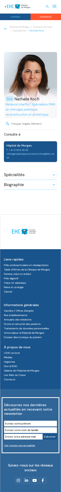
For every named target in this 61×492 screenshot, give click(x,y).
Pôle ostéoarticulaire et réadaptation (26, 265)
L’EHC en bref (12, 353)
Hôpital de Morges (19, 26)
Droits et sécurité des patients (22, 324)
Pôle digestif (11, 278)
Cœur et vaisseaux (15, 283)
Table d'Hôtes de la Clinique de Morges (27, 269)
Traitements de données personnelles (26, 328)
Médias (8, 357)
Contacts (9, 379)
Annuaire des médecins (18, 319)
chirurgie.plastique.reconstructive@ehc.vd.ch (30, 155)
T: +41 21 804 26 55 (17, 150)
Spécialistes (19, 30)
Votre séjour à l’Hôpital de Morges (24, 333)
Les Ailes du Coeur (15, 375)
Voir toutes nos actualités (19, 445)
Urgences (9, 361)
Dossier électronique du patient (23, 337)
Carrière (15, 16)
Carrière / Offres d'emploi (19, 310)
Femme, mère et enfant (17, 274)
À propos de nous (42, 26)
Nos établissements (15, 315)
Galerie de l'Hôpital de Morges (21, 370)
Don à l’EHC (10, 366)
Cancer (8, 291)
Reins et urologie (14, 287)
